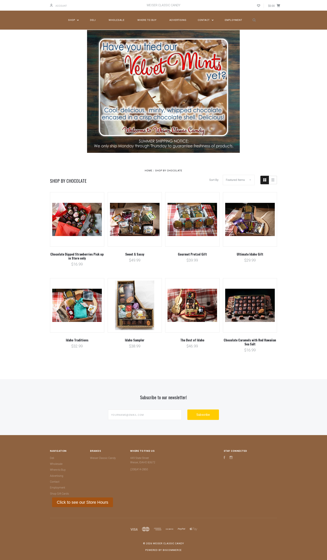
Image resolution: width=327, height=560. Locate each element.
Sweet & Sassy (134, 254)
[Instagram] (231, 458)
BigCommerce (172, 550)
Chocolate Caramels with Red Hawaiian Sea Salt (250, 342)
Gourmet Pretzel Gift (192, 254)
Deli (93, 20)
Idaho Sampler (134, 340)
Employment (233, 20)
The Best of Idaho (192, 340)
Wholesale (117, 20)
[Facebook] (224, 458)
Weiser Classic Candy (103, 458)
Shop (72, 20)
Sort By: (214, 180)
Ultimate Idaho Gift (250, 254)
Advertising (177, 20)
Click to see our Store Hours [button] (82, 502)
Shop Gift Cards (59, 493)
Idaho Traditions (77, 340)
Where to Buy (146, 20)
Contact (204, 20)
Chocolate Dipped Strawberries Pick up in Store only (77, 256)
